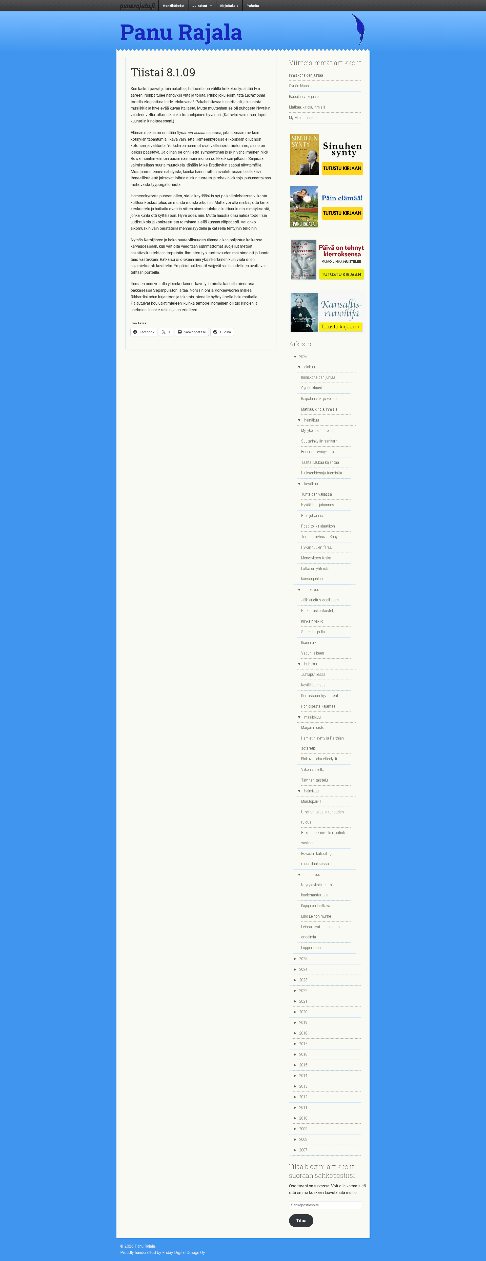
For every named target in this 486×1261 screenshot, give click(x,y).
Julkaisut (199, 6)
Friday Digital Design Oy (183, 1252)
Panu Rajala (181, 31)
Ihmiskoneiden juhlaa (306, 75)
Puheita (253, 6)
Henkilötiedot (173, 6)
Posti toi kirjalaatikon (318, 526)
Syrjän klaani (299, 85)
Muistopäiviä (311, 801)
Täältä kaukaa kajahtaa (320, 462)
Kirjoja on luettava (315, 905)
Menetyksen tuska (316, 558)
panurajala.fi (137, 6)
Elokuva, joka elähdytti (319, 758)
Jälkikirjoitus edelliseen (320, 600)
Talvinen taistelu (314, 780)
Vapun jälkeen (312, 653)
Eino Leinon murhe (316, 916)
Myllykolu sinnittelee (305, 117)
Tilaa (301, 1220)
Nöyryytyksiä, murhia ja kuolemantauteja (319, 889)
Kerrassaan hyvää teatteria (323, 695)
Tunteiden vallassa (316, 494)
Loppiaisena (311, 947)
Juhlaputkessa (313, 674)
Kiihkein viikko (312, 621)
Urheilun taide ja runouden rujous (322, 817)
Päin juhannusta (314, 515)
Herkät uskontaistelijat (319, 610)
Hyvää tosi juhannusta (319, 504)
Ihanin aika (309, 642)
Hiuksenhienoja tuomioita (321, 473)
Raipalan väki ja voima (307, 96)
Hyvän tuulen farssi (317, 547)
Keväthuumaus (313, 685)
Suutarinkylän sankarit (319, 441)
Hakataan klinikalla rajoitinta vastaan (323, 837)
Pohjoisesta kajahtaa (318, 706)
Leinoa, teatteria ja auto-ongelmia (321, 931)
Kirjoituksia (229, 6)
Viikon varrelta (312, 769)
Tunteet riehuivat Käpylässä (324, 536)
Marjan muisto (312, 727)
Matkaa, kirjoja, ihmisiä (307, 107)
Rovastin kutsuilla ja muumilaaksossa (317, 858)
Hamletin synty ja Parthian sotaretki (322, 743)
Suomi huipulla (313, 631)
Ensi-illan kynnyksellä (318, 451)
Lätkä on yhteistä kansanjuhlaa (315, 573)
